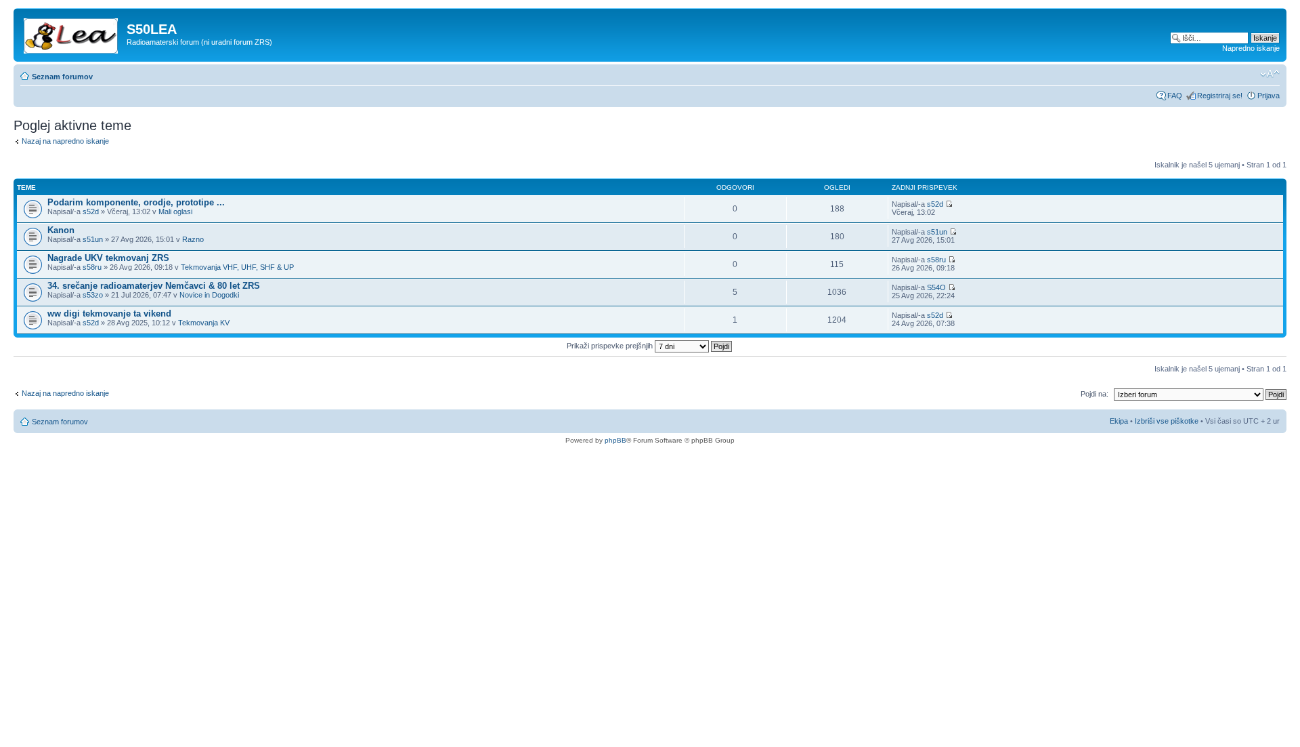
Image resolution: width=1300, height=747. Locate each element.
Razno (193, 239)
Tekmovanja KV (204, 323)
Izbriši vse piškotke (1167, 421)
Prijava (1268, 96)
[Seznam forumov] (72, 33)
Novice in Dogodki (209, 295)
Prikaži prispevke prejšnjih (611, 346)
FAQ (1174, 96)
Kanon (60, 230)
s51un (93, 239)
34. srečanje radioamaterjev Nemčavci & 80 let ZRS (153, 286)
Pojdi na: (1094, 394)
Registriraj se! (1219, 96)
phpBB (615, 440)
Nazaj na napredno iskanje (65, 141)
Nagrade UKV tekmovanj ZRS (108, 258)
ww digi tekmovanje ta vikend (109, 313)
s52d (91, 211)
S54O (936, 287)
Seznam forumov (62, 77)
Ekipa (1119, 421)
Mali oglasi (175, 211)
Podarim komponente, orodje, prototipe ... (136, 202)
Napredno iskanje (1251, 48)
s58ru (92, 267)
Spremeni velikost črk (1270, 74)
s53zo (93, 295)
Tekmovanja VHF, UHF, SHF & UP (237, 267)
